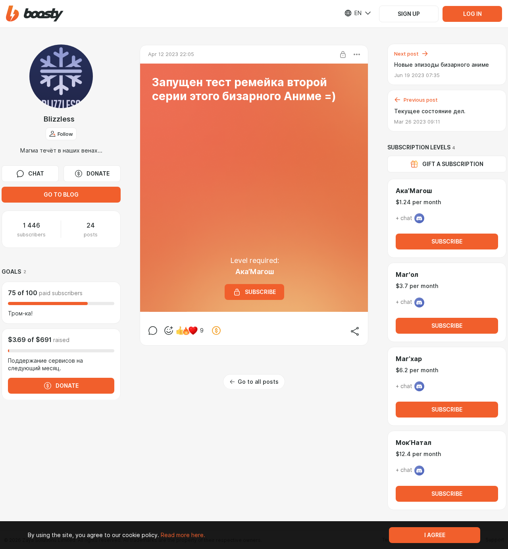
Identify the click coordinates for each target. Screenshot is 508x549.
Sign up (409, 14)
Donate (98, 173)
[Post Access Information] (343, 54)
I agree (434, 535)
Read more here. (183, 535)
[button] (35, 14)
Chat (36, 173)
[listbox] (353, 13)
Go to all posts (258, 382)
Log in (472, 14)
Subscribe (446, 241)
